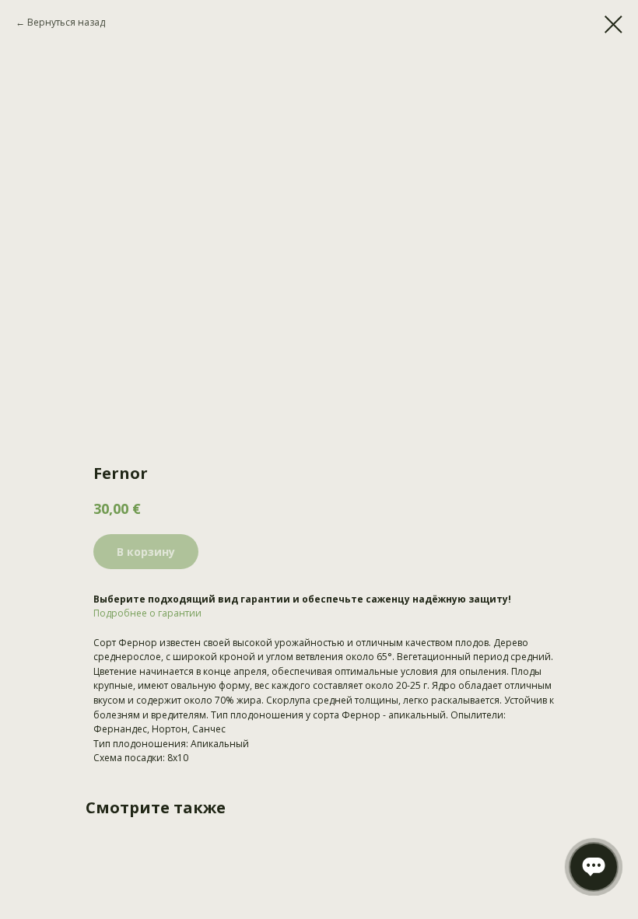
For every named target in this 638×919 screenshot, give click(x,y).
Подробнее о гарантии (147, 613)
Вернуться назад (66, 22)
